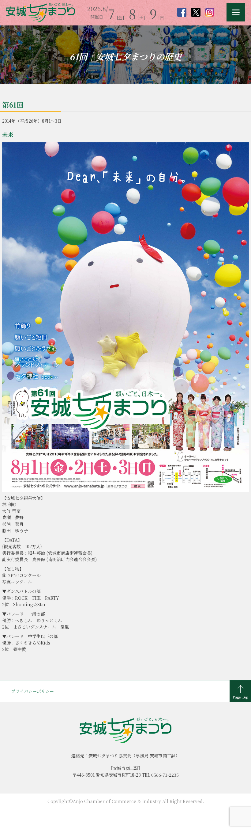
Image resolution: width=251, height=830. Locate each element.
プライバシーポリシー (32, 691)
